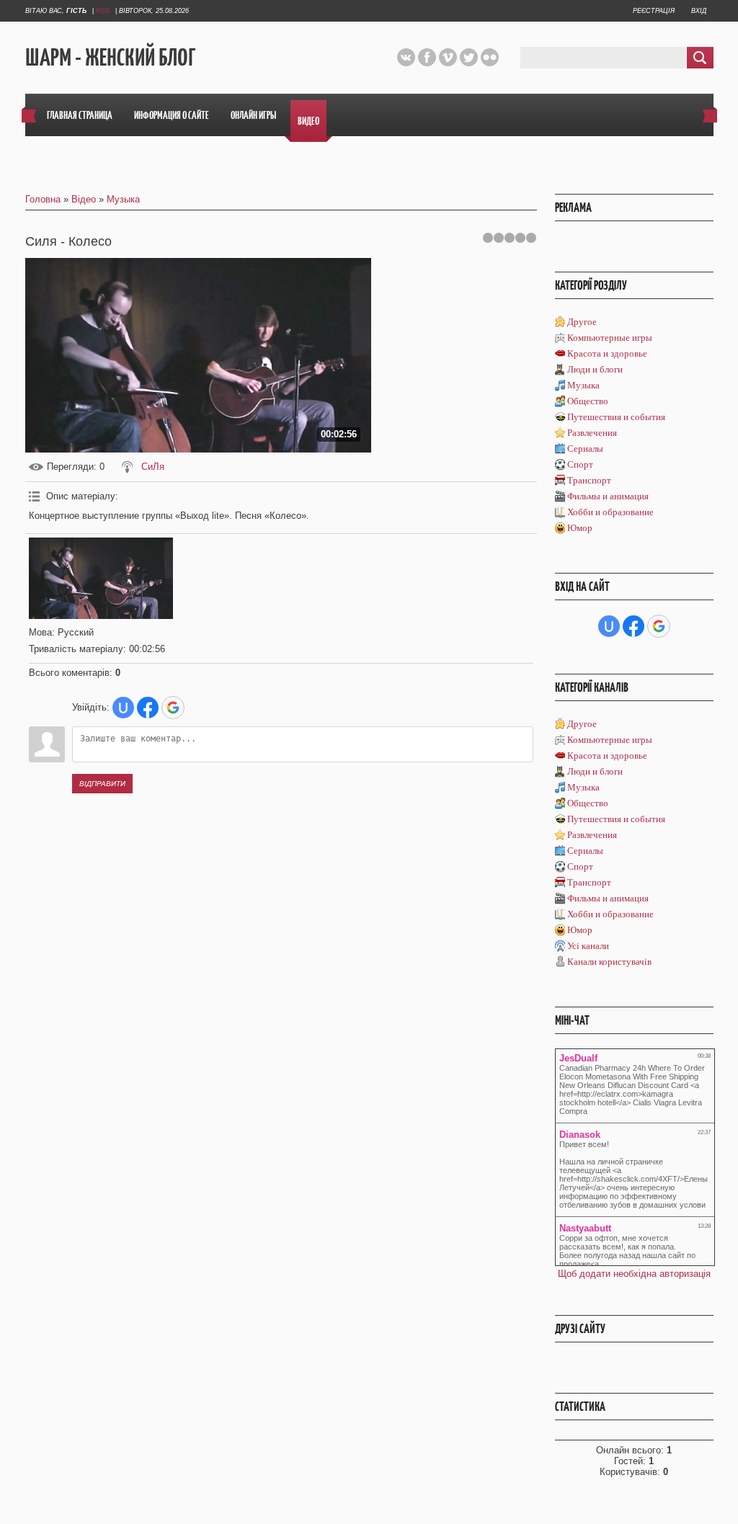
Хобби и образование (610, 512)
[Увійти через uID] (123, 707)
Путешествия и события (616, 416)
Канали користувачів (609, 961)
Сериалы (585, 448)
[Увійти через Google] (172, 707)
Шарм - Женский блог (110, 58)
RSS (103, 10)
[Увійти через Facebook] (148, 707)
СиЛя (152, 466)
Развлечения (592, 432)
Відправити (102, 784)
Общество (587, 401)
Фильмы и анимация (608, 496)
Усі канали (588, 945)
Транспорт (589, 480)
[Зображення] (101, 578)
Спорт (580, 464)
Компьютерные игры (609, 337)
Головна (43, 199)
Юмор (579, 527)
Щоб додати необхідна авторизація (634, 1273)
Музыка (123, 199)
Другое (582, 321)
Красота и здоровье (607, 353)
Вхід (698, 10)
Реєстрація (654, 10)
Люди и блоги (595, 369)
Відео (83, 199)
